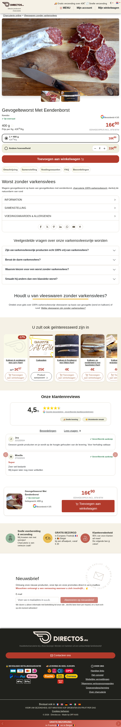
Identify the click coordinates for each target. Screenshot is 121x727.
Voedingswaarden (50, 169)
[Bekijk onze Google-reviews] (102, 117)
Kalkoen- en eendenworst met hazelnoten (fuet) (92, 362)
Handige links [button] (97, 670)
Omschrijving (10, 169)
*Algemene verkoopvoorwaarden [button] (97, 683)
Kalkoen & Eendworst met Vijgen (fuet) (67, 361)
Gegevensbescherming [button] (97, 687)
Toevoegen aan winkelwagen (58, 159)
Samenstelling (29, 169)
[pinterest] (54, 227)
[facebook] (40, 227)
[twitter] (47, 227)
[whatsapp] (67, 227)
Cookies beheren (60, 711)
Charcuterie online (12, 15)
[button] (60, 138)
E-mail (19, 594)
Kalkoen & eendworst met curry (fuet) (15, 361)
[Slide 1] (60, 479)
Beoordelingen (81, 169)
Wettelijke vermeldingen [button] (97, 679)
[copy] (80, 227)
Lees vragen (71, 430)
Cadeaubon (41, 360)
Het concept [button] (98, 675)
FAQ (66, 169)
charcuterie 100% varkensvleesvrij (90, 188)
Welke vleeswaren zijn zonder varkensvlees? (63, 308)
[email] (73, 227)
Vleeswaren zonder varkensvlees (40, 15)
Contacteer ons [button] (62, 655)
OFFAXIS (74, 715)
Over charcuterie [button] (97, 692)
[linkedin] (60, 227)
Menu (66, 7)
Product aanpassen (39, 376)
